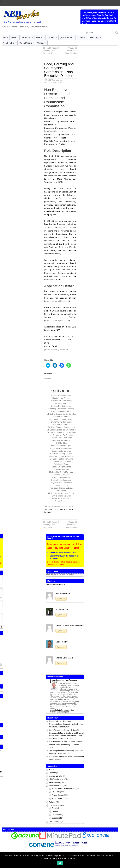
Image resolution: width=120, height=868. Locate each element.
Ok (60, 863)
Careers (51, 37)
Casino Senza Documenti (61, 480)
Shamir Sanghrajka (64, 658)
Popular (62, 584)
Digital (54, 808)
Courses (81, 37)
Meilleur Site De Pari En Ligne (61, 472)
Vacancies (26, 37)
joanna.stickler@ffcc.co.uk (57, 301)
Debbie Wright (60, 506)
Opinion (52, 802)
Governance (57, 815)
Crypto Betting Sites (61, 469)
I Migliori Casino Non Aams (61, 438)
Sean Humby (61, 642)
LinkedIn (52, 773)
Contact (40, 43)
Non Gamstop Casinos (61, 398)
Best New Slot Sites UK (61, 440)
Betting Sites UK (61, 403)
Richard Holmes (62, 593)
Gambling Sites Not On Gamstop (61, 409)
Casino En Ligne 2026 (61, 477)
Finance (55, 811)
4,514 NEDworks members (38, 27)
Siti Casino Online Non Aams (61, 459)
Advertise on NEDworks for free (63, 553)
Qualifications (66, 37)
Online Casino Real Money (61, 422)
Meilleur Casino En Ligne (61, 446)
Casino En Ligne (61, 485)
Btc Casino (61, 491)
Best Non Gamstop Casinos (61, 454)
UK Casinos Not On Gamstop (61, 435)
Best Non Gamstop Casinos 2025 (61, 427)
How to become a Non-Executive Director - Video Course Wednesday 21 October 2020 (66, 744)
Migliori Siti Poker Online (61, 499)
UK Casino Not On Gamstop (61, 448)
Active (55, 584)
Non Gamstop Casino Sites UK (61, 419)
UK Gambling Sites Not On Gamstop (61, 430)
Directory (94, 37)
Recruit (39, 37)
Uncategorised (55, 822)
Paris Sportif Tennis (61, 464)
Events (51, 770)
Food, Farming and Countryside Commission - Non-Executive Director (59, 70)
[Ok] (116, 859)
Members (51, 581)
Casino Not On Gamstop (61, 451)
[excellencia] (95, 838)
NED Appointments (56, 779)
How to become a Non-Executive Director (63, 681)
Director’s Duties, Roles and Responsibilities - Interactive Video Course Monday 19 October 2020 (66, 724)
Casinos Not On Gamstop (61, 396)
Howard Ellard (61, 609)
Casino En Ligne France (61, 467)
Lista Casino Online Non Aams (61, 456)
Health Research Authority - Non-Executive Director (51, 50)
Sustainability (57, 818)
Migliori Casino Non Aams (61, 483)
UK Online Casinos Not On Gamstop (61, 414)
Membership (8, 43)
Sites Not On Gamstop (61, 417)
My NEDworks (25, 43)
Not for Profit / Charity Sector (63, 789)
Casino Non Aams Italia (61, 462)
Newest (49, 584)
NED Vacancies (53, 80)
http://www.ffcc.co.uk (53, 131)
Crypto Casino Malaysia (61, 496)
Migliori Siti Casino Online (61, 401)
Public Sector (57, 798)
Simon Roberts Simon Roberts (69, 625)
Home (5, 37)
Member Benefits (55, 776)
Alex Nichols (55, 710)
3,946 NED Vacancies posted (14, 27)
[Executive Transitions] (73, 846)
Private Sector (57, 795)
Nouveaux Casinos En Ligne (61, 488)
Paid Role (56, 792)
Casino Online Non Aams (61, 411)
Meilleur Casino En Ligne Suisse (61, 493)
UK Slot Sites (61, 443)
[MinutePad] (60, 838)
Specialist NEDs (55, 805)
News (13, 37)
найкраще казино (61, 475)
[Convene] (41, 846)
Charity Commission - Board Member (71, 50)
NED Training (54, 783)
